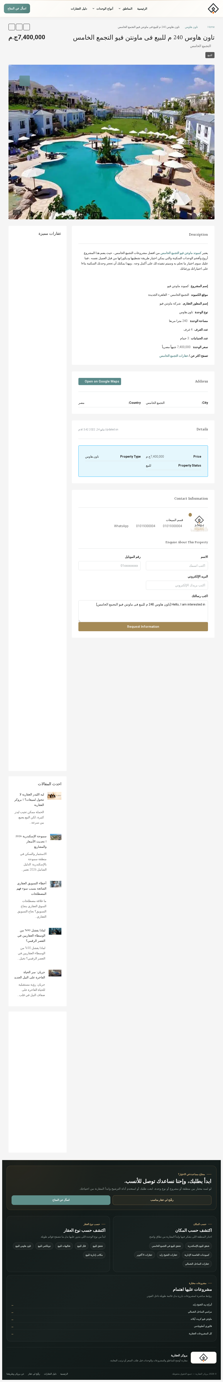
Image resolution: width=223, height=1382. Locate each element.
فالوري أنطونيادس (111, 1326)
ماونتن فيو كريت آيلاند (111, 1319)
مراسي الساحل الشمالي (111, 1312)
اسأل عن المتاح (17, 8)
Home (211, 27)
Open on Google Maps (101, 381)
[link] (54, 795)
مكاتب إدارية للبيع (94, 1254)
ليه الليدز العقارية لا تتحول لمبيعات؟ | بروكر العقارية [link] (29, 799)
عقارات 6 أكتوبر (144, 1254)
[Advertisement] (37, 1082)
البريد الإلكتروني (198, 576)
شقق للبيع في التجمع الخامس (166, 1246)
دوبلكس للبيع (44, 1246)
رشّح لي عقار (34, 1374)
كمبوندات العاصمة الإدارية (196, 1254)
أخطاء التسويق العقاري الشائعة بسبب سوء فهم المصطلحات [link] (31, 888)
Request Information (143, 627)
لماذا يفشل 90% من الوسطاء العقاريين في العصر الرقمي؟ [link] (31, 935)
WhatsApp (121, 526)
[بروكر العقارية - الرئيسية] (202, 8)
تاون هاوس (191, 27)
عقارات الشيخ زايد (168, 1254)
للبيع (210, 55)
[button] (26, 27)
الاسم (204, 556)
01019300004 (172, 526)
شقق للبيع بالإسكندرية (198, 1246)
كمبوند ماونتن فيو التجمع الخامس (180, 253)
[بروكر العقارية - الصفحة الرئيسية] (203, 1357)
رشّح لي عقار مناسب (162, 1199)
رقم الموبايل (133, 556)
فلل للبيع (81, 1246)
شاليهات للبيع (64, 1246)
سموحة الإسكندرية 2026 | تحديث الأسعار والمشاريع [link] (31, 841)
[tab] (24, 81)
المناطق (127, 8)
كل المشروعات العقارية (111, 1333)
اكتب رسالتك (200, 596)
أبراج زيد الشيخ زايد (111, 1304)
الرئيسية (142, 8)
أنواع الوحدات (104, 8)
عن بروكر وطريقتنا (15, 1374)
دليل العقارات (79, 8)
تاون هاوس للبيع (23, 1246)
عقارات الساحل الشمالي (197, 1263)
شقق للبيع (98, 1246)
